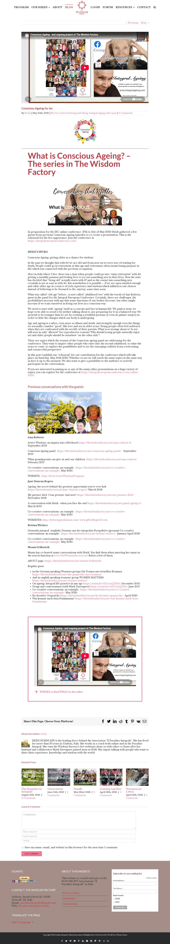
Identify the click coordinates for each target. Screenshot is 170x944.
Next (143, 22)
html (118, 898)
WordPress (112, 935)
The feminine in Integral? (31, 790)
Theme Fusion (122, 935)
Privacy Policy (71, 893)
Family (78, 789)
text (117, 902)
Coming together (110, 789)
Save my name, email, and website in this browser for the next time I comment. (71, 847)
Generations (55, 789)
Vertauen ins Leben (134, 790)
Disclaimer (69, 898)
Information (70, 903)
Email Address (119, 880)
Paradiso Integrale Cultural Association (68, 935)
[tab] (85, 692)
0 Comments (126, 113)
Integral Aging (97, 113)
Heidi (28, 113)
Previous (133, 22)
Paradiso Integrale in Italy (33, 905)
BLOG (54, 113)
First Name (118, 888)
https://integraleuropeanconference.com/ (52, 240)
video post (111, 113)
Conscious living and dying (73, 113)
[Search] (150, 7)
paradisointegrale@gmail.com (38, 902)
